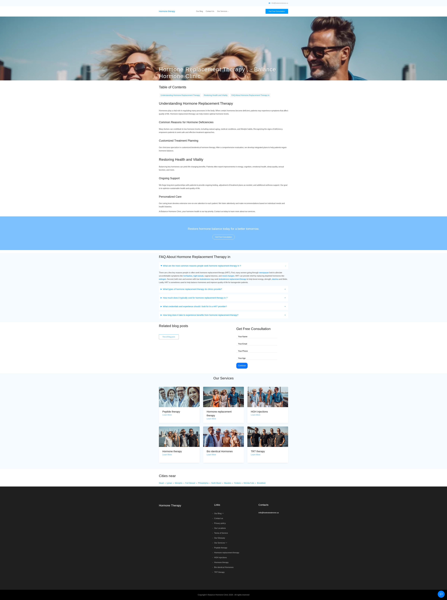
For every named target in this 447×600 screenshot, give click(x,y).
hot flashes (187, 276)
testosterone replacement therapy (232, 279)
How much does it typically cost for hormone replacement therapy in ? (195, 298)
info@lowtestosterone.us (279, 3)
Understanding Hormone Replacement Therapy (180, 95)
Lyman (169, 483)
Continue (242, 366)
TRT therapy (258, 451)
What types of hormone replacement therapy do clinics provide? (192, 289)
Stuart (161, 483)
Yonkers (237, 483)
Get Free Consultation (277, 11)
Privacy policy (220, 523)
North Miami (216, 483)
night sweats (198, 276)
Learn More (167, 415)
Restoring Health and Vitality (215, 95)
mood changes (228, 276)
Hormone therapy (167, 11)
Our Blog (199, 11)
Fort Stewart (190, 483)
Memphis (178, 483)
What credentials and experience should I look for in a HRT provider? (195, 306)
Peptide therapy (171, 411)
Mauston (227, 483)
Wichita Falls (249, 483)
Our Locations (220, 528)
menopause (264, 273)
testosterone (205, 279)
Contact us (210, 11)
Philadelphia (203, 483)
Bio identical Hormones (220, 451)
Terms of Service (221, 533)
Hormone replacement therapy (226, 553)
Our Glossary (219, 538)
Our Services (222, 11)
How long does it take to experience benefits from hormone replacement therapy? (200, 315)
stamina (275, 279)
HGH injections (259, 411)
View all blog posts (169, 337)
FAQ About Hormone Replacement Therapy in (250, 95)
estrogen (162, 279)
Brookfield (261, 483)
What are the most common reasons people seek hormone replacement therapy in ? (202, 266)
